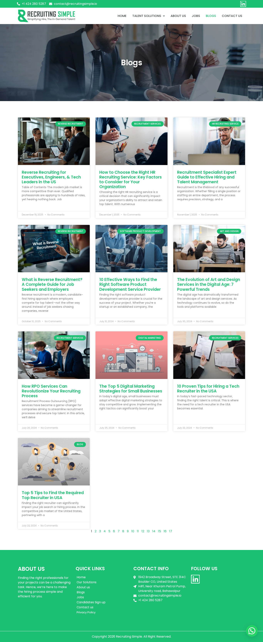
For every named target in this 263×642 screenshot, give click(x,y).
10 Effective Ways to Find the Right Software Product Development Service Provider (130, 284)
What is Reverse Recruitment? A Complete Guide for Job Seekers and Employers (52, 284)
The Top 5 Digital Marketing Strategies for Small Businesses (130, 388)
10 (132, 531)
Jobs (196, 16)
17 (170, 531)
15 (159, 531)
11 (138, 531)
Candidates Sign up (91, 602)
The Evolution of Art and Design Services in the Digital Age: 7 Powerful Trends (208, 284)
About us (178, 16)
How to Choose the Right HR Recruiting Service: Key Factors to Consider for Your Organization (130, 179)
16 (165, 531)
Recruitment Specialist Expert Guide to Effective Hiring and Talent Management (206, 177)
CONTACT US (232, 16)
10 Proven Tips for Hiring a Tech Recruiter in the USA (208, 388)
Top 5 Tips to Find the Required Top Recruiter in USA (53, 495)
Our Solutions (86, 582)
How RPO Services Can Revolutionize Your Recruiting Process (51, 391)
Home (122, 16)
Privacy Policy (86, 612)
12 (143, 531)
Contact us (85, 607)
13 (148, 531)
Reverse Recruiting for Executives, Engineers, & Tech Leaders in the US (51, 177)
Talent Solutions (146, 16)
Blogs (211, 16)
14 (153, 531)
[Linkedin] (243, 4)
